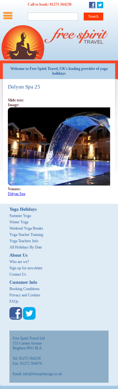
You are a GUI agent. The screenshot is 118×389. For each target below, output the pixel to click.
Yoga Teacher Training (26, 234)
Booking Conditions (24, 289)
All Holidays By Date (25, 247)
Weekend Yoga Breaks (26, 228)
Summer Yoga (20, 216)
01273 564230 (60, 4)
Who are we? (19, 262)
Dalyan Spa (16, 194)
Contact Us (17, 274)
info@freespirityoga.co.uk (42, 374)
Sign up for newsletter (25, 268)
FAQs (14, 301)
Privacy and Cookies (24, 295)
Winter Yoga (18, 222)
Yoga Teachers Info (23, 241)
